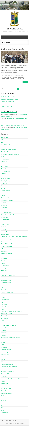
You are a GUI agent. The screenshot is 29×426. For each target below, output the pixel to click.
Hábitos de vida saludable (7, 292)
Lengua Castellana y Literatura (8, 325)
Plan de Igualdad (5, 354)
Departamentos (5, 78)
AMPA (2, 156)
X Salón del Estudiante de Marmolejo (10, 104)
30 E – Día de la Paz (5, 144)
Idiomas (3, 297)
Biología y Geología (5, 178)
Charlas (3, 188)
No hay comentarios (7, 82)
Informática (4, 304)
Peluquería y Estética (6, 349)
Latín (2, 320)
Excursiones (4, 80)
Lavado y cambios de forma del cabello (10, 323)
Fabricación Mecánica (6, 253)
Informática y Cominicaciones (8, 306)
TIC (2, 405)
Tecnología (3, 400)
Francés (3, 277)
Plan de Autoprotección (7, 352)
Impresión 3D (4, 302)
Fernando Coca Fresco (8, 75)
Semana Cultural (5, 390)
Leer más (25, 82)
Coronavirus (4, 207)
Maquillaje (3, 330)
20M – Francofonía (5, 139)
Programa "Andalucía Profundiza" (9, 366)
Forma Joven (4, 270)
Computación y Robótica (7, 200)
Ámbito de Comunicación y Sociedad (10, 154)
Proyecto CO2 (4, 376)
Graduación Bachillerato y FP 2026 (9, 99)
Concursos (3, 202)
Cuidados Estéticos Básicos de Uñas (9, 210)
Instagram (14, 423)
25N (2, 142)
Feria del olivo (4, 258)
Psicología (3, 381)
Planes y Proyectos (5, 357)
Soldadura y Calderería (6, 393)
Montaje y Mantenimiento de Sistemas (10, 337)
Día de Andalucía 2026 (6, 106)
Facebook (6, 423)
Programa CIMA (5, 369)
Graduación (4, 285)
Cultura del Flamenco (6, 212)
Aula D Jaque (4, 166)
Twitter (10, 423)
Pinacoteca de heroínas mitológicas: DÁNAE (15, 125)
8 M (2, 147)
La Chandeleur (4, 318)
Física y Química (5, 265)
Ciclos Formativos (5, 190)
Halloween (3, 294)
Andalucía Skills (5, 159)
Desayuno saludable (6, 222)
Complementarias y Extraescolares (16, 77)
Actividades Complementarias (8, 149)
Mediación (3, 335)
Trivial (2, 410)
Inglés (2, 309)
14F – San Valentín (5, 137)
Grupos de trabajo (5, 289)
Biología (3, 176)
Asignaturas (5, 77)
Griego (2, 287)
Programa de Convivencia (7, 371)
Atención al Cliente (5, 164)
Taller (2, 395)
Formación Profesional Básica (8, 275)
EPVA (2, 241)
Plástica (3, 359)
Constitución (4, 205)
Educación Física (12, 78)
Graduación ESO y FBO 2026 (8, 96)
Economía (3, 229)
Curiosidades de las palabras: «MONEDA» (17, 118)
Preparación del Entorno (7, 364)
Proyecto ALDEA (5, 373)
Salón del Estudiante (6, 386)
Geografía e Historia (6, 280)
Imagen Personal (5, 299)
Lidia (2, 125)
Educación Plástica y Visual (7, 239)
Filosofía (3, 260)
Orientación (4, 347)
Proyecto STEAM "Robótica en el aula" (10, 378)
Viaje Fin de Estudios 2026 (7, 101)
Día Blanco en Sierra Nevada (12, 49)
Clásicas (3, 195)
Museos (3, 340)
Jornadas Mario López (6, 315)
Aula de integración (5, 171)
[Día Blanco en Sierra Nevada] (14, 52)
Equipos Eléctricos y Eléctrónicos (9, 243)
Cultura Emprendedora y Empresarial (10, 214)
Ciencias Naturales (5, 193)
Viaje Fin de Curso (5, 415)
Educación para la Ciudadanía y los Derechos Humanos (14, 236)
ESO (2, 248)
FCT (2, 256)
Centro (3, 185)
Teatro (2, 398)
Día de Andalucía (5, 224)
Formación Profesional (6, 273)
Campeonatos (4, 183)
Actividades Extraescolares (7, 151)
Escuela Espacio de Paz (6, 246)
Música (3, 342)
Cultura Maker (4, 217)
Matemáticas (4, 332)
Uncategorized (4, 412)
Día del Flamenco (5, 226)
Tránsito (3, 407)
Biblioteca (3, 173)
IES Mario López (14, 28)
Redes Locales (4, 383)
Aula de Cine (4, 168)
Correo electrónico (20, 423)
